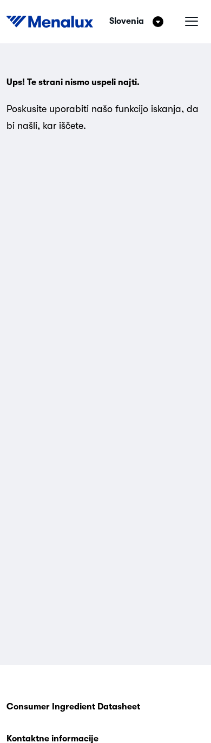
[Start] (49, 22)
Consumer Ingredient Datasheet (73, 707)
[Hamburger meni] (192, 22)
